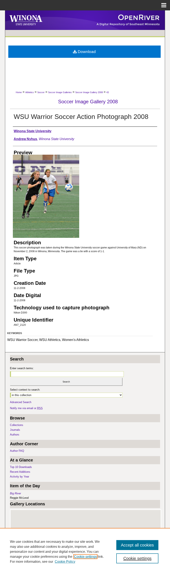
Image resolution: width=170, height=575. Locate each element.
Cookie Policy (65, 561)
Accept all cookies (137, 545)
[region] (85, 551)
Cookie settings (85, 556)
